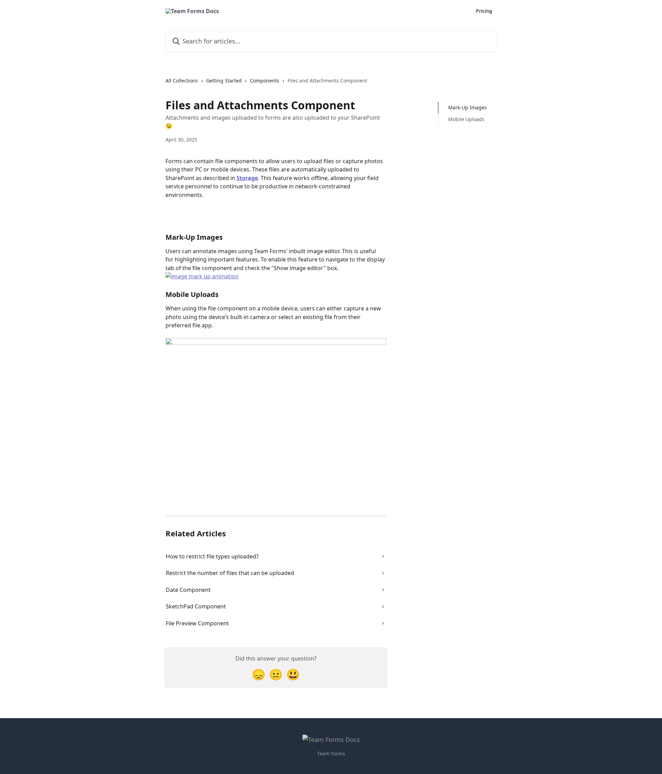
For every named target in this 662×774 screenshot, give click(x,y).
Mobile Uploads (466, 119)
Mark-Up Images (467, 107)
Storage (247, 178)
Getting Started (224, 80)
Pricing (484, 11)
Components (264, 80)
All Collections (182, 80)
